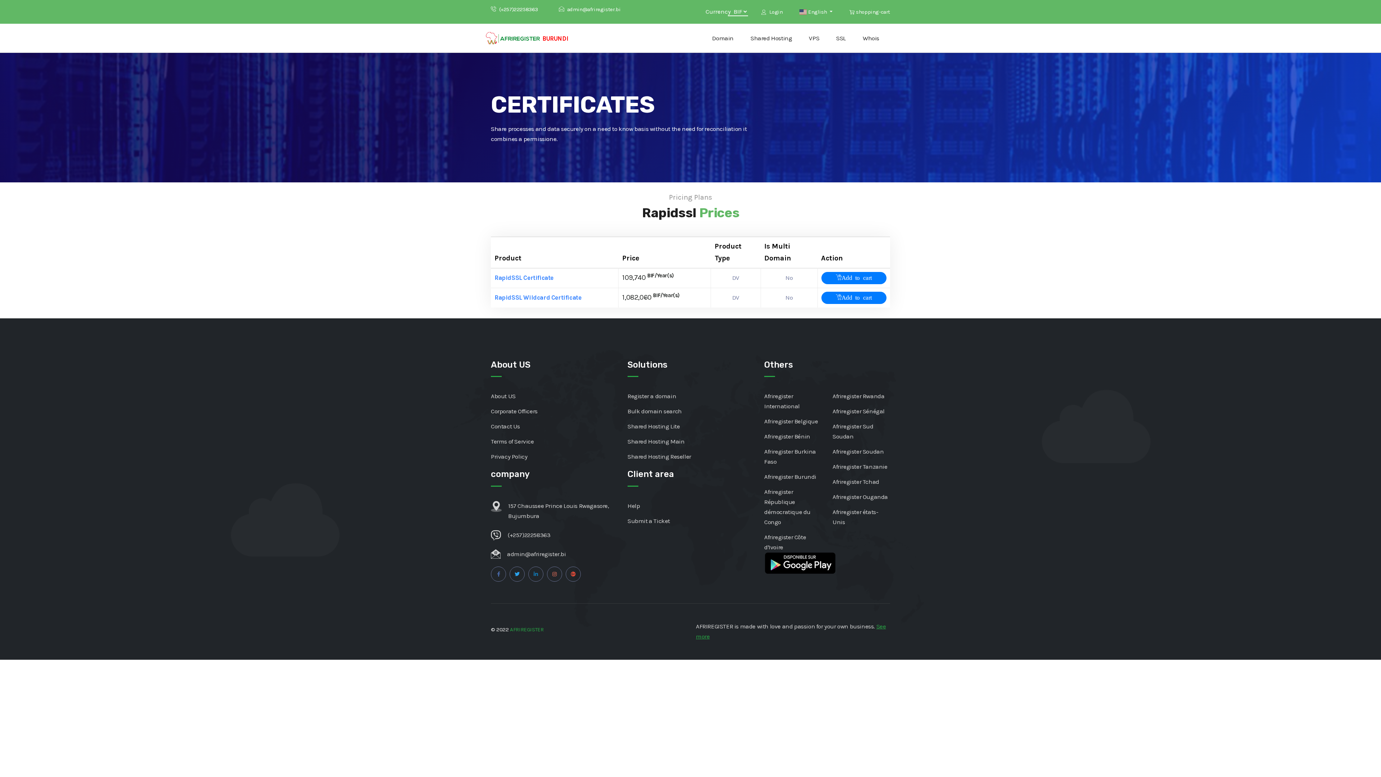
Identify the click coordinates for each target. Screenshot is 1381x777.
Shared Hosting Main (656, 441)
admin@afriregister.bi (593, 9)
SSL (841, 38)
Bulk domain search (655, 411)
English (817, 12)
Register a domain (652, 396)
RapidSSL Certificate (523, 277)
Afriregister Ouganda (860, 496)
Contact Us (505, 426)
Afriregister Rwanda (858, 396)
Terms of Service (512, 441)
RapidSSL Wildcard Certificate (537, 297)
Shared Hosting (771, 38)
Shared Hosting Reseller (659, 456)
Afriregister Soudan (858, 451)
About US (503, 396)
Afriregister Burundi (790, 476)
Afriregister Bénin (787, 436)
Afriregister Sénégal (859, 411)
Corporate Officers (514, 411)
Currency (719, 11)
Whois (871, 38)
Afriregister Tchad (856, 481)
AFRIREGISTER (526, 629)
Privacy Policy (509, 456)
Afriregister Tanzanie (860, 466)
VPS (814, 38)
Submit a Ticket (649, 520)
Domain (723, 38)
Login (775, 12)
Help (634, 505)
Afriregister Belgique (791, 421)
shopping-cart (873, 12)
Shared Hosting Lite (654, 426)
